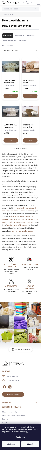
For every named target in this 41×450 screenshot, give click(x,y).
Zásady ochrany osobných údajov (13, 415)
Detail (10, 96)
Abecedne (22, 40)
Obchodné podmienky (9, 412)
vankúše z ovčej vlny (26, 222)
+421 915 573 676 (13, 381)
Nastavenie (20, 437)
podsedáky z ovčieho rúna (18, 219)
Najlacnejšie (19, 35)
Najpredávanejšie (9, 40)
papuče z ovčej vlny (27, 211)
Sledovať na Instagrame (22, 349)
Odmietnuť (10, 444)
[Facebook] (4, 386)
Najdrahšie (31, 35)
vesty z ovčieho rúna (12, 211)
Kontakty (5, 422)
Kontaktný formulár (13, 394)
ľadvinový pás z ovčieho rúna (22, 231)
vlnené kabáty (20, 208)
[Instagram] (9, 386)
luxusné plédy (33, 219)
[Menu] (38, 3)
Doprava (5, 419)
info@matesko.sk (12, 376)
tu (27, 432)
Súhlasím (30, 444)
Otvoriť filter (10, 51)
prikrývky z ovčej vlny (17, 216)
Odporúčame (7, 35)
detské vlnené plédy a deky (17, 225)
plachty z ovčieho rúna (10, 222)
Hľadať (36, 9)
